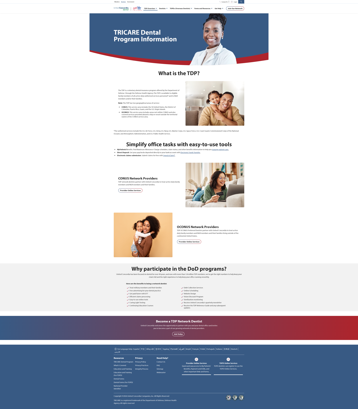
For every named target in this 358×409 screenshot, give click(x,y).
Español (136, 349)
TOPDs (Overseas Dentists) (180, 8)
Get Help (218, 8)
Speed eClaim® (169, 155)
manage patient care (220, 149)
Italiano (219, 349)
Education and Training (123, 369)
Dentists (123, 2)
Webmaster (161, 372)
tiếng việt (150, 349)
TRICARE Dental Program (123, 362)
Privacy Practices (141, 365)
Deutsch (234, 349)
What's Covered (120, 365)
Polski (202, 349)
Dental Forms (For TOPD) (123, 382)
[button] (241, 2)
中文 (143, 349)
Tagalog (166, 349)
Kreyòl (188, 349)
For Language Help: (124, 349)
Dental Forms (119, 379)
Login (235, 2)
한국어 (158, 349)
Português (211, 349)
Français (195, 349)
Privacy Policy (140, 362)
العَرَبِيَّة (181, 349)
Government (130, 2)
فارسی (117, 352)
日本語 (226, 349)
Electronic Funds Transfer (190, 152)
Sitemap (160, 369)
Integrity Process (141, 369)
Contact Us (225, 2)
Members (117, 2)
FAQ (158, 365)
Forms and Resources (202, 8)
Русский (174, 349)
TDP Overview (149, 8)
